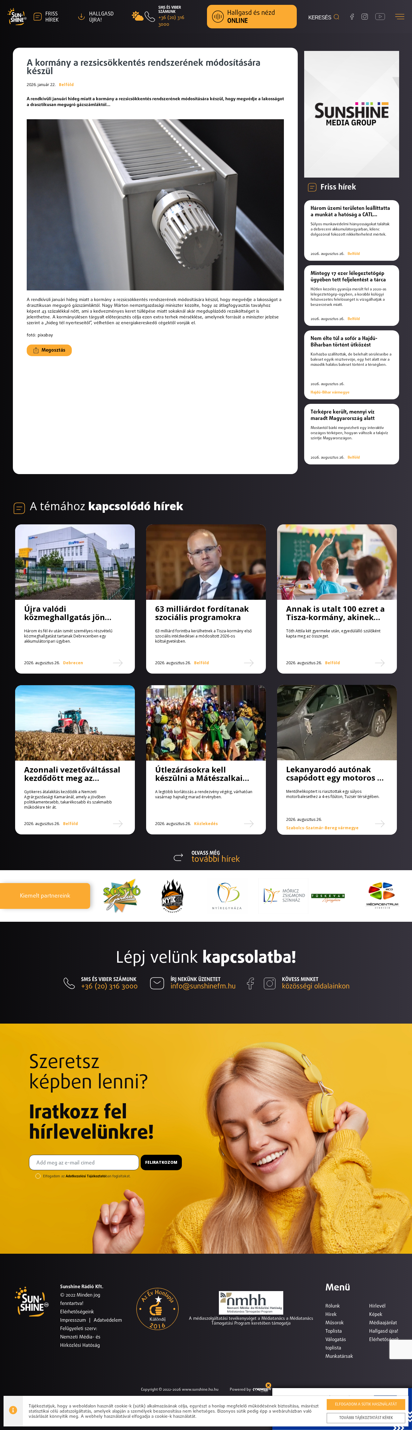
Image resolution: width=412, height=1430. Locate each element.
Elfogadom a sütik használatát (366, 1404)
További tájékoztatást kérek (366, 1418)
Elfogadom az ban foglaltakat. (87, 1176)
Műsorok (334, 1322)
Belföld (66, 84)
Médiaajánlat (383, 1322)
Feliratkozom (161, 1162)
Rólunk (332, 1306)
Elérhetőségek (384, 1339)
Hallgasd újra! (383, 1331)
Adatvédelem (108, 1320)
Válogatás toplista (335, 1343)
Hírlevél (377, 1306)
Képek (375, 1314)
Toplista (333, 1331)
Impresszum (73, 1320)
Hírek (331, 1314)
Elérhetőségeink (77, 1311)
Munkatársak (339, 1356)
